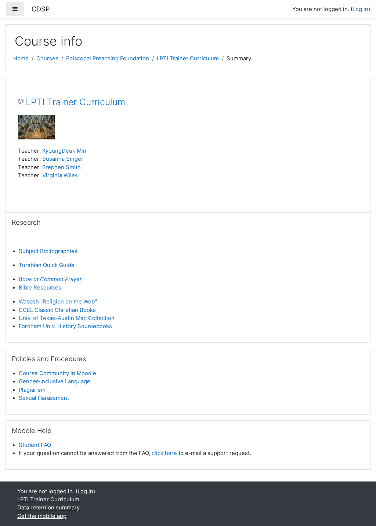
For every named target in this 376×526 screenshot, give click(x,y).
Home (21, 58)
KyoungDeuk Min (64, 151)
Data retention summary (48, 507)
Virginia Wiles (60, 175)
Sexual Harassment (44, 398)
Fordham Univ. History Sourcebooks (65, 326)
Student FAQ (35, 445)
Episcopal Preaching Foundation (107, 58)
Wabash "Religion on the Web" (58, 301)
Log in (360, 9)
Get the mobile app (41, 516)
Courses (47, 58)
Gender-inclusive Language (54, 381)
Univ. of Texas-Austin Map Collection (67, 318)
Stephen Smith (61, 167)
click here (164, 453)
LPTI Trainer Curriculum (188, 58)
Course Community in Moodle (57, 373)
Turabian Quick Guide (47, 265)
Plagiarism (32, 390)
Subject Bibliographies (48, 251)
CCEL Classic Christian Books (57, 310)
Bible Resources (40, 287)
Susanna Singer (62, 159)
